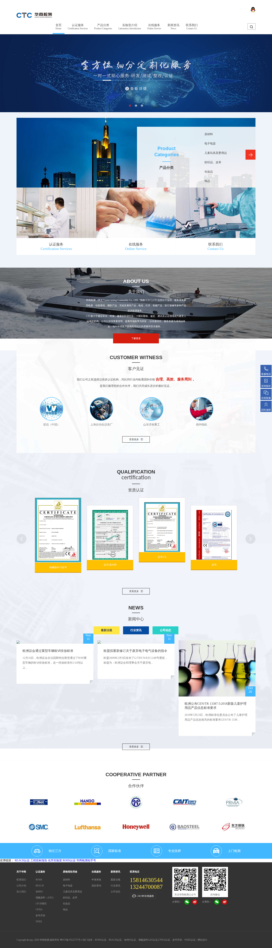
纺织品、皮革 (212, 162)
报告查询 (96, 885)
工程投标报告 (38, 860)
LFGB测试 (41, 903)
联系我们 (21, 879)
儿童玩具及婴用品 (215, 152)
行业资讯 (136, 630)
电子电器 (210, 143)
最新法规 (106, 630)
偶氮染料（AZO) (44, 897)
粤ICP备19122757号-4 (71, 939)
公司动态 (165, 630)
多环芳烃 (40, 915)
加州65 (39, 891)
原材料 (208, 134)
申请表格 (96, 879)
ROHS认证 (69, 860)
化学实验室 (55, 860)
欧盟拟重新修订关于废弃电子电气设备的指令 (135, 650)
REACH (40, 885)
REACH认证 (22, 860)
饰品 (207, 181)
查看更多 (134, 439)
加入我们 (21, 891)
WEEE (39, 921)
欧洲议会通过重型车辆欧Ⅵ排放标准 (48, 650)
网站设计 (202, 939)
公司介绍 (21, 885)
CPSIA (39, 909)
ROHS (39, 879)
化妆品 (208, 171)
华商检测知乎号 (86, 860)
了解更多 (136, 338)
